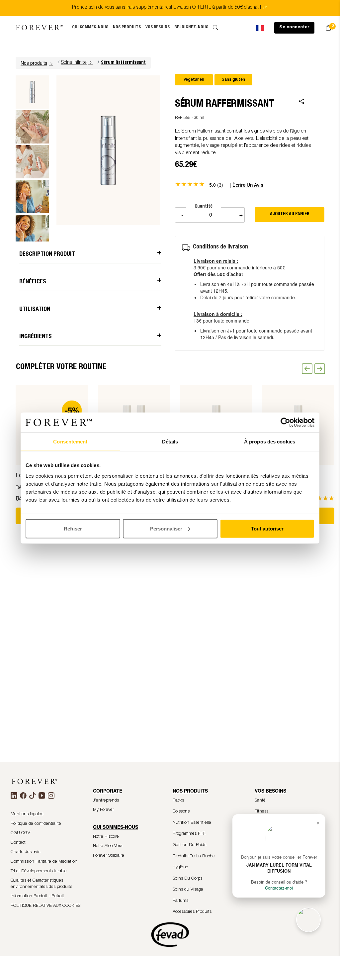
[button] (37, 62)
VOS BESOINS (157, 27)
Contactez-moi (279, 888)
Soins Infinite (74, 62)
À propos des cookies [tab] (269, 441)
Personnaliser (166, 528)
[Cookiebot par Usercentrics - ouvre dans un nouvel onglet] (285, 423)
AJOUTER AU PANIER (289, 214)
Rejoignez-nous (191, 27)
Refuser (73, 528)
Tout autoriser (267, 528)
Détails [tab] (170, 441)
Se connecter (294, 27)
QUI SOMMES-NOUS (90, 27)
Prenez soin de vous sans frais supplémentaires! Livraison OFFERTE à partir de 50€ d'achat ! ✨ (170, 7)
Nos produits (127, 27)
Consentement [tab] (70, 441)
